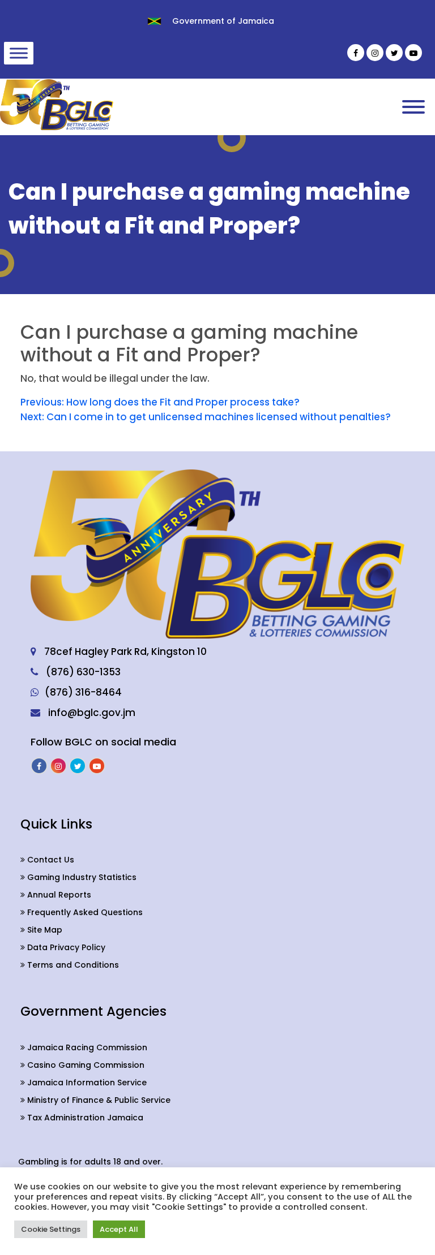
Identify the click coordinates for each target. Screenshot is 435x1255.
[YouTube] (413, 52)
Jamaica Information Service (86, 1082)
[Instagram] (374, 52)
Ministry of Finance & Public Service (97, 1100)
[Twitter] (394, 52)
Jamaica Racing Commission (86, 1047)
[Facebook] (355, 52)
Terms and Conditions (72, 965)
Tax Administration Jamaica (84, 1117)
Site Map (43, 929)
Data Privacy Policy (65, 947)
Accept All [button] (119, 1229)
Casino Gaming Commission (84, 1065)
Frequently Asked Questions (84, 912)
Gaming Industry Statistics (81, 877)
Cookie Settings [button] (50, 1229)
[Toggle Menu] (19, 53)
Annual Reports (58, 894)
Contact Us (49, 859)
